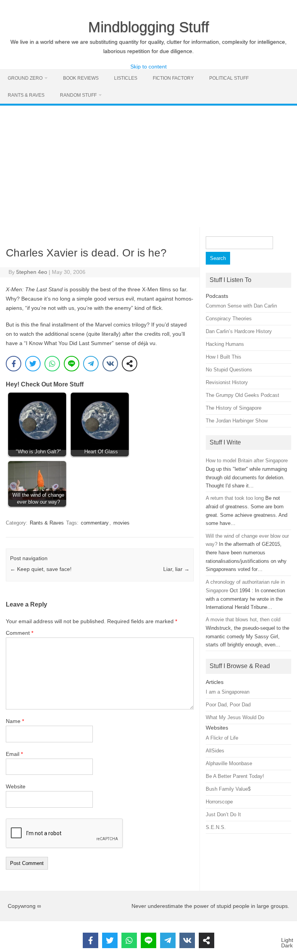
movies (121, 523)
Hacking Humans (225, 344)
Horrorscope (219, 802)
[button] (287, 942)
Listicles (125, 78)
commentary (95, 523)
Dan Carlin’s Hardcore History (239, 331)
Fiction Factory (173, 78)
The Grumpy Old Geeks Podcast (242, 395)
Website (16, 786)
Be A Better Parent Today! (235, 776)
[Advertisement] (148, 163)
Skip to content (148, 66)
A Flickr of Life (222, 738)
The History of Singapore (233, 408)
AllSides (215, 751)
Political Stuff (229, 78)
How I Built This (223, 357)
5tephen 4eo (31, 272)
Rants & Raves (26, 95)
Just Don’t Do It (223, 814)
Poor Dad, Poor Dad (228, 705)
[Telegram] (91, 363)
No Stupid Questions (229, 370)
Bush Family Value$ (228, 789)
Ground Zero (25, 78)
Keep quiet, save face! (41, 569)
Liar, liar (176, 569)
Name (15, 721)
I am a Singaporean (227, 692)
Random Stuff (78, 95)
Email (14, 754)
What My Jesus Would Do (235, 717)
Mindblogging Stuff (148, 27)
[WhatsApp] (52, 363)
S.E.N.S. (216, 827)
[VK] (110, 363)
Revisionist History (227, 382)
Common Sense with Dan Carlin (241, 306)
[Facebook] (13, 363)
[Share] (129, 363)
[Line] (71, 363)
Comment (19, 633)
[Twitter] (33, 363)
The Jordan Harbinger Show (237, 421)
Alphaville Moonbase (229, 763)
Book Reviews (81, 78)
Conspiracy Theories (229, 318)
